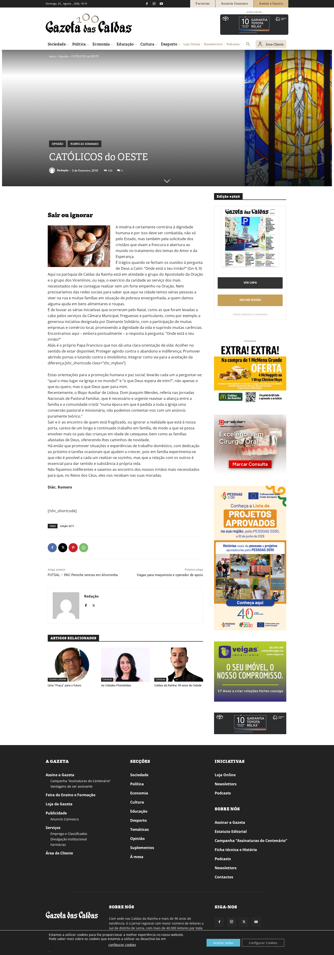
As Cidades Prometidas (116, 685)
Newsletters (226, 783)
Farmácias (58, 844)
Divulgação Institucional (68, 839)
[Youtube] (161, 3)
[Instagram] (154, 3)
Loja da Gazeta (59, 803)
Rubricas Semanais (84, 144)
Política (137, 783)
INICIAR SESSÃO (250, 300)
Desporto (138, 820)
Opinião (63, 56)
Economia (139, 793)
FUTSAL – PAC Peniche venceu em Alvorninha (83, 575)
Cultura (137, 802)
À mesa (136, 856)
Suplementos (142, 847)
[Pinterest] (73, 547)
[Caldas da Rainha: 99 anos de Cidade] (178, 665)
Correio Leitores (57, 679)
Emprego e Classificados (68, 834)
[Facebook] (146, 3)
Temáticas (139, 829)
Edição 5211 (67, 526)
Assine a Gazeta (60, 774)
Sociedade (139, 774)
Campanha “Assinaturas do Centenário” (80, 781)
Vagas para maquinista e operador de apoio (170, 575)
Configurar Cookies (263, 943)
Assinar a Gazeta (230, 822)
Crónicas (107, 679)
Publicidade (56, 813)
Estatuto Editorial (231, 831)
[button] (248, 44)
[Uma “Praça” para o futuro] (72, 665)
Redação (62, 170)
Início (52, 56)
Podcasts (223, 793)
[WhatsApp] (83, 547)
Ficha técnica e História (236, 849)
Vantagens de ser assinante (71, 786)
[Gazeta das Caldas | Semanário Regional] (89, 23)
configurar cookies (122, 944)
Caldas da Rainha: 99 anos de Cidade (178, 685)
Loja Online (225, 774)
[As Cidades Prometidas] (125, 665)
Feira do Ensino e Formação (70, 794)
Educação (138, 811)
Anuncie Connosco (64, 819)
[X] (62, 547)
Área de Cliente (59, 853)
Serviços (53, 827)
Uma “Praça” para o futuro (64, 685)
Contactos (224, 876)
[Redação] (52, 170)
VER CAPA (250, 283)
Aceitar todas (223, 943)
